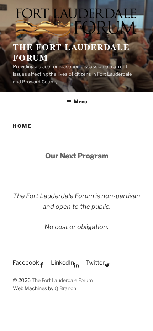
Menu (80, 101)
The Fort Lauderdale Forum (71, 52)
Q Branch (65, 288)
